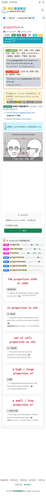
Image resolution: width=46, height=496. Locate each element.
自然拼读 (32, 480)
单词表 (14, 2)
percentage (16, 248)
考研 (29, 35)
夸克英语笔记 (18, 491)
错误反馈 (4, 480)
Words (12, 18)
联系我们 (27, 484)
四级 (18, 35)
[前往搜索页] (42, 9)
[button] (43, 2)
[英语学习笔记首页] (13, 9)
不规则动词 (13, 480)
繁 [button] (40, 2)
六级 (24, 35)
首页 (6, 2)
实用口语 (18, 484)
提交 (24, 230)
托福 (35, 35)
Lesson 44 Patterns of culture (18, 119)
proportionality (18, 269)
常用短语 (23, 480)
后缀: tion (12, 93)
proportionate (18, 261)
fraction (14, 252)
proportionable (18, 265)
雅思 (40, 35)
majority (14, 244)
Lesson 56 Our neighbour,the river (20, 112)
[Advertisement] (23, 186)
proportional (17, 257)
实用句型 (41, 480)
